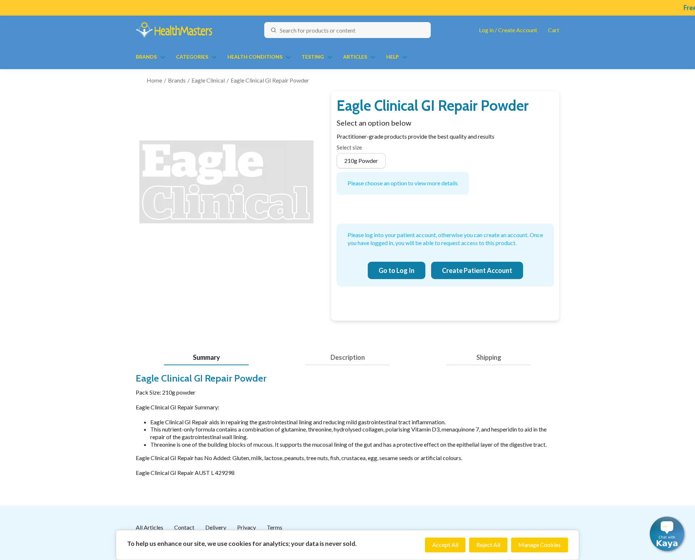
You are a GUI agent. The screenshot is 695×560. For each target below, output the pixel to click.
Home (154, 80)
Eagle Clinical (208, 80)
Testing (313, 57)
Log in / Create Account (508, 29)
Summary (206, 357)
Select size (349, 147)
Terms (274, 527)
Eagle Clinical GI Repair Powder (270, 80)
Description (347, 357)
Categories (192, 57)
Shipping (488, 357)
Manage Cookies (539, 544)
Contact (184, 527)
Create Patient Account (477, 270)
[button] (667, 534)
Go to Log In (396, 270)
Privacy (246, 527)
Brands (146, 57)
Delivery (215, 527)
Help (392, 57)
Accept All (445, 544)
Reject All (488, 544)
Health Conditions (254, 57)
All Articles (149, 527)
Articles (355, 57)
